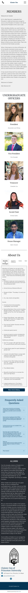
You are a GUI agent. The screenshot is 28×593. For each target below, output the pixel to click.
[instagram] (11, 579)
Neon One (18, 591)
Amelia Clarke (14, 215)
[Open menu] (25, 2)
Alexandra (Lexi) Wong (14, 128)
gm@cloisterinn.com (9, 576)
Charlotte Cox (14, 186)
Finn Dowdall (14, 157)
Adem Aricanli (14, 245)
